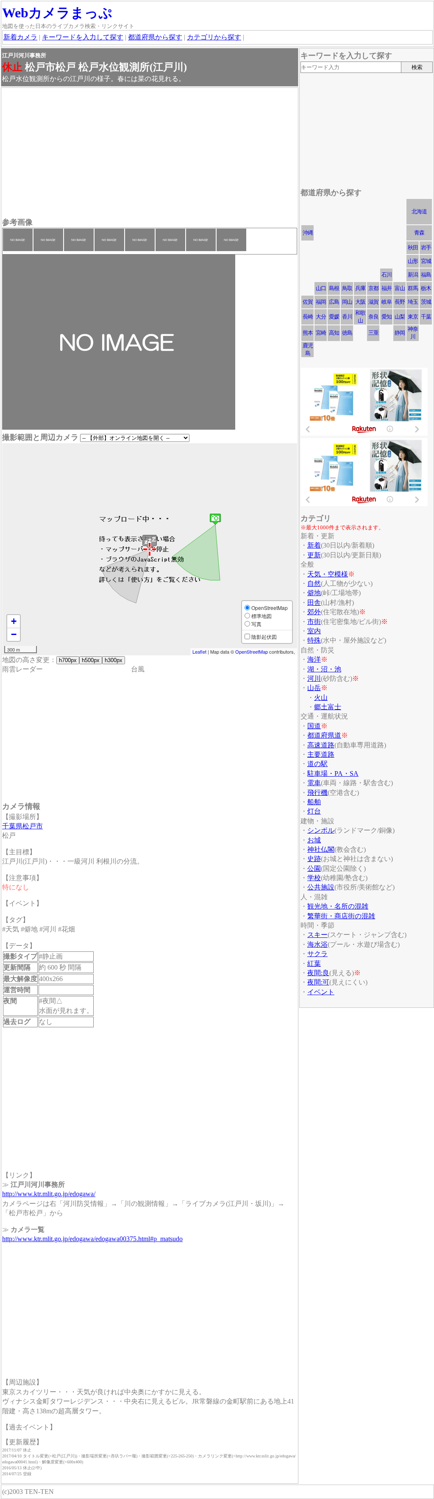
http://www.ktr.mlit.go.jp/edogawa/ (48, 1193)
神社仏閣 (320, 849)
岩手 (426, 247)
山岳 (314, 687)
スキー (317, 934)
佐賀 (308, 302)
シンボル (320, 830)
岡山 (347, 302)
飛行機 (317, 792)
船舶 (314, 801)
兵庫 (360, 288)
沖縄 (308, 232)
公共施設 (320, 887)
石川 (386, 274)
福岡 (321, 302)
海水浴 (317, 944)
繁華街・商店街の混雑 (341, 916)
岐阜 (386, 302)
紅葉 (314, 963)
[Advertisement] (149, 153)
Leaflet (199, 651)
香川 (347, 316)
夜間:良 (318, 972)
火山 (321, 697)
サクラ (317, 953)
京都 (373, 288)
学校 (314, 877)
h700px (67, 660)
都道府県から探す (155, 37)
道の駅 (317, 763)
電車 (314, 782)
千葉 (426, 316)
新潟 (413, 274)
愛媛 (334, 316)
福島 (426, 274)
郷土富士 (327, 706)
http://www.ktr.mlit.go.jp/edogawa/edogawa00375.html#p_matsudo (92, 1238)
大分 (321, 316)
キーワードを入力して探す (82, 37)
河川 (314, 678)
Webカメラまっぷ (57, 12)
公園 (314, 868)
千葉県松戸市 (22, 826)
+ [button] (14, 621)
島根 (334, 288)
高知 (334, 333)
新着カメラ (20, 37)
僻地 (314, 592)
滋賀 (373, 302)
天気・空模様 (327, 574)
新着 (314, 545)
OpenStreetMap (251, 651)
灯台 (314, 811)
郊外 (314, 611)
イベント (320, 992)
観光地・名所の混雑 (337, 906)
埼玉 (413, 302)
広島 (334, 302)
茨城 (426, 302)
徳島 (347, 333)
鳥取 (347, 288)
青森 (419, 232)
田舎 (314, 602)
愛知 (386, 316)
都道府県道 (324, 735)
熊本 (308, 333)
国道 (314, 726)
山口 (321, 288)
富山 (400, 288)
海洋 (314, 659)
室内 (314, 631)
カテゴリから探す (214, 37)
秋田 (413, 247)
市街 (314, 621)
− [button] (14, 634)
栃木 (426, 288)
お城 (314, 840)
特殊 (314, 640)
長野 (400, 302)
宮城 (426, 261)
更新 (314, 555)
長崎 (308, 316)
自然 (314, 583)
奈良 (373, 316)
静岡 (400, 333)
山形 (413, 261)
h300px (113, 660)
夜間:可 (318, 982)
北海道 (419, 211)
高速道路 (320, 745)
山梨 (400, 316)
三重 (373, 333)
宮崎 (321, 333)
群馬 (413, 288)
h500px (90, 660)
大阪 (360, 302)
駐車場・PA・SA (333, 773)
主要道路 (320, 754)
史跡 (314, 858)
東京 (413, 316)
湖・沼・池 (324, 669)
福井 (386, 288)
